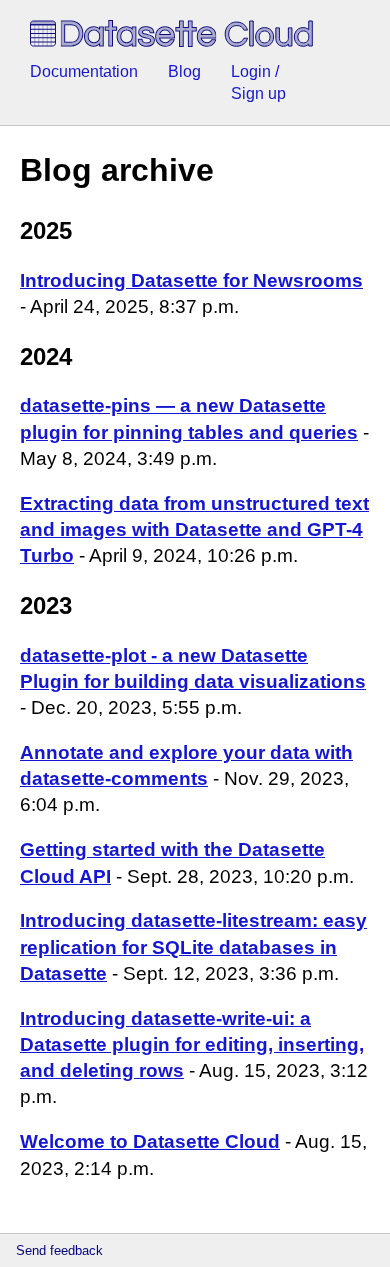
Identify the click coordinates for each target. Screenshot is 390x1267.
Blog (184, 71)
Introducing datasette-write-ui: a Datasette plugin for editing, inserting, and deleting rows (192, 1044)
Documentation (84, 71)
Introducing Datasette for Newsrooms (191, 280)
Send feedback (59, 1250)
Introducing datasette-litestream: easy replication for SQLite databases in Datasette (193, 946)
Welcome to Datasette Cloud (150, 1141)
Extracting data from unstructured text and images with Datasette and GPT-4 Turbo (194, 529)
